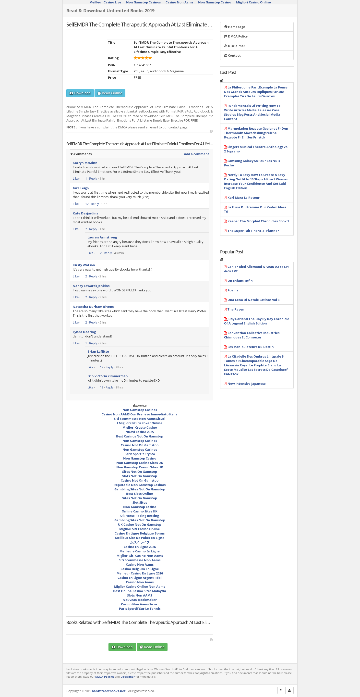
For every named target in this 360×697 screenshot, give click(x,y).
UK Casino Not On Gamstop (139, 524)
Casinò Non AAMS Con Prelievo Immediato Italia (140, 414)
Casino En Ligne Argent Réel (140, 577)
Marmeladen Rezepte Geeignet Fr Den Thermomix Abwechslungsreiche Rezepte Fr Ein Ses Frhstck (256, 132)
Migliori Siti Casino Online (139, 529)
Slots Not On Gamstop (139, 476)
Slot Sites (139, 502)
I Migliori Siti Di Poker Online (139, 423)
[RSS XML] (281, 690)
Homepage (236, 27)
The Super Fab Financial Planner (253, 230)
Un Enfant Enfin (240, 280)
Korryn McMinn (85, 163)
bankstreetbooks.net (109, 691)
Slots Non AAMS (139, 595)
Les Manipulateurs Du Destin (251, 347)
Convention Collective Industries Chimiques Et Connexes (251, 335)
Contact (234, 55)
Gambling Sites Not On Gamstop (139, 489)
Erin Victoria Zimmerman (107, 376)
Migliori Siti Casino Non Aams (140, 555)
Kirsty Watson (84, 265)
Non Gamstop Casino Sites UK (139, 463)
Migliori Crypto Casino (139, 427)
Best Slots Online (139, 493)
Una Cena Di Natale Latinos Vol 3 (253, 300)
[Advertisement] (211, 131)
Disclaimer (236, 46)
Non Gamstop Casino (139, 458)
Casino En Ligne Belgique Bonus (140, 533)
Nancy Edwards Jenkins (91, 286)
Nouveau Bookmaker (140, 599)
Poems (233, 290)
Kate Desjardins (85, 213)
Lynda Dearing (84, 332)
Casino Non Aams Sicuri (139, 604)
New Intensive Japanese (247, 383)
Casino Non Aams (140, 564)
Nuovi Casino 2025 (139, 432)
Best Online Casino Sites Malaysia (139, 591)
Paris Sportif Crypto (139, 454)
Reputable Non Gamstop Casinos (140, 485)
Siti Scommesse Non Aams (139, 560)
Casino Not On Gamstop (139, 445)
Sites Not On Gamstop (139, 471)
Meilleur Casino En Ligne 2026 (140, 573)
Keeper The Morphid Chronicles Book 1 (258, 221)
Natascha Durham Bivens (93, 306)
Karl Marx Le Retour (244, 197)
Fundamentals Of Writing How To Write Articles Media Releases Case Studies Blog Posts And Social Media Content (252, 112)
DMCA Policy (237, 36)
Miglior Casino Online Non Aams (139, 586)
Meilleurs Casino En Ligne (140, 551)
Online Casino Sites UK (139, 511)
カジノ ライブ (140, 542)
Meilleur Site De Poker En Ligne (139, 537)
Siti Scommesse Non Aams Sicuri (139, 418)
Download (82, 93)
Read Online (111, 93)
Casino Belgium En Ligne (139, 569)
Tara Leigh (81, 188)
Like (76, 178)
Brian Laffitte (98, 351)
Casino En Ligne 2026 (140, 547)
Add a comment (196, 154)
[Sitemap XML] (289, 690)
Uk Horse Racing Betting (139, 515)
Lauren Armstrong (102, 237)
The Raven (236, 309)
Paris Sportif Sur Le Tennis (139, 608)
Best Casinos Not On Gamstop (139, 436)
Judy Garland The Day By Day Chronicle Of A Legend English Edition (256, 321)
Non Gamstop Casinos (139, 410)
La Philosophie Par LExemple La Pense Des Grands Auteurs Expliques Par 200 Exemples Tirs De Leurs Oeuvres (256, 91)
